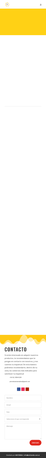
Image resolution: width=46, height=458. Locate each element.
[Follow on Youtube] (27, 389)
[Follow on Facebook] (18, 389)
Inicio (8, 47)
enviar (35, 443)
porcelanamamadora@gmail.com (20, 381)
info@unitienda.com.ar (32, 455)
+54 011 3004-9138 (15, 377)
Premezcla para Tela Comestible (20, 47)
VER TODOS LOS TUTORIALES (23, 322)
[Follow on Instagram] (23, 389)
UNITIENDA (19, 455)
